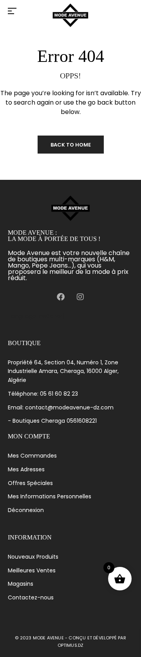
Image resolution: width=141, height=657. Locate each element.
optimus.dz (71, 645)
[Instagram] (80, 297)
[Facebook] (61, 297)
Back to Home (71, 144)
